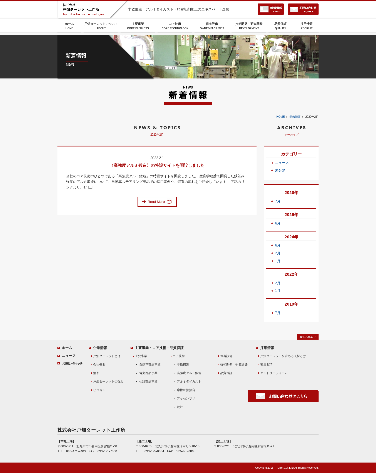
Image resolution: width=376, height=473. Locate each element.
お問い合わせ (72, 363)
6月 (277, 223)
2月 (277, 253)
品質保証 (280, 26)
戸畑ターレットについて (101, 26)
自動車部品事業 (150, 364)
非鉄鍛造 (183, 364)
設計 (180, 407)
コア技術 (175, 26)
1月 (277, 261)
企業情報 (100, 348)
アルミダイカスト (189, 381)
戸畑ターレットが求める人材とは (283, 356)
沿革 (96, 373)
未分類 (280, 170)
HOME (280, 116)
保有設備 (212, 26)
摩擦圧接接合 (186, 390)
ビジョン (99, 390)
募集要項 (266, 364)
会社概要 (99, 364)
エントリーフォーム (274, 373)
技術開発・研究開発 (249, 26)
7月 (277, 201)
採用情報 (306, 26)
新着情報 (295, 116)
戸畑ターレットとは (107, 356)
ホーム (69, 26)
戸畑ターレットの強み (108, 381)
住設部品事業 (148, 381)
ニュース (282, 163)
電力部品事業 (148, 373)
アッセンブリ (186, 398)
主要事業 (138, 26)
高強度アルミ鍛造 (189, 373)
